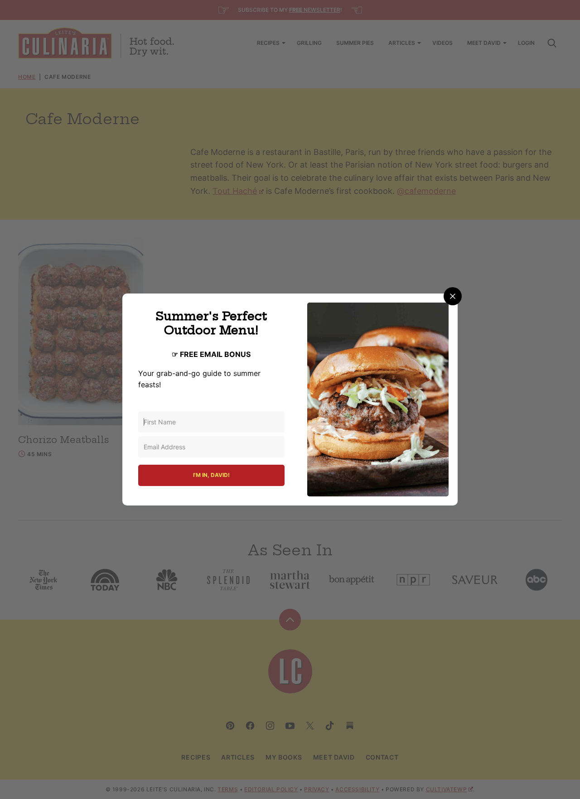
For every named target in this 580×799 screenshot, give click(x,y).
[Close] (453, 296)
